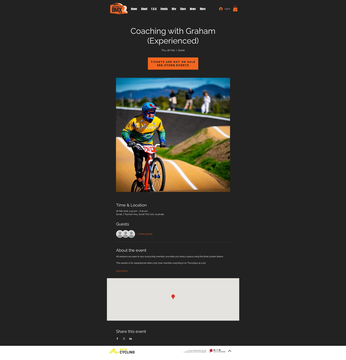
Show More (122, 271)
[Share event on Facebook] (117, 339)
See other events (173, 65)
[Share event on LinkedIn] (130, 339)
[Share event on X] (124, 339)
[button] (235, 8)
